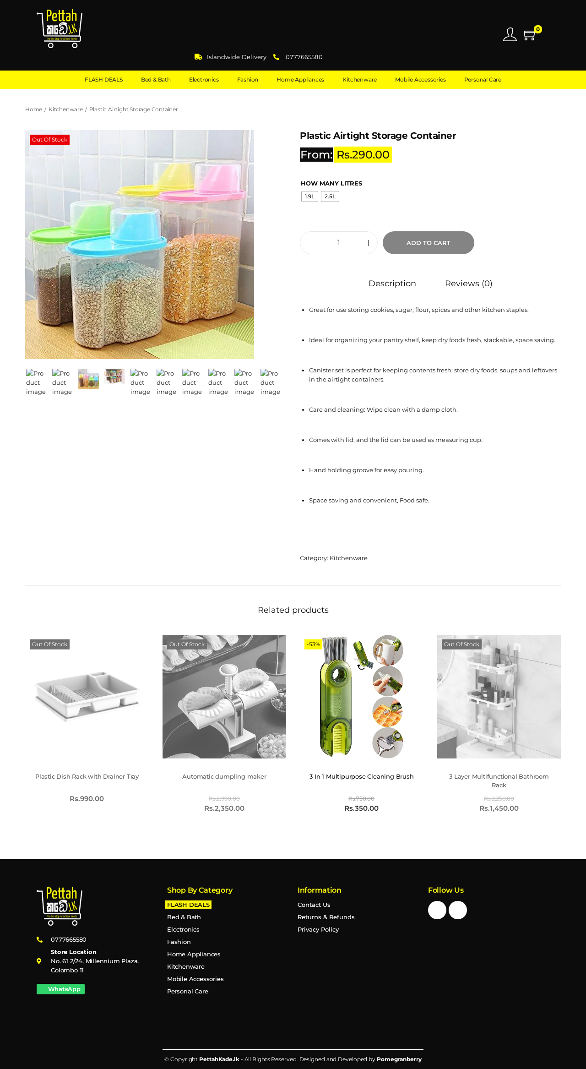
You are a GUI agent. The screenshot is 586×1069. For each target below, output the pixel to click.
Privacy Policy (318, 929)
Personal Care (187, 991)
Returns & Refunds (326, 917)
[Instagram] (458, 910)
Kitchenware (66, 109)
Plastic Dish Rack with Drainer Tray (87, 776)
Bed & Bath (184, 917)
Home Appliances (194, 954)
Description (392, 283)
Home (33, 109)
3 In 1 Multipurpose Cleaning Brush (361, 776)
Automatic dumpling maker (224, 776)
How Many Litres (331, 183)
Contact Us (314, 904)
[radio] (310, 196)
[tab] (392, 283)
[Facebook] (437, 910)
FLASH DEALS (188, 904)
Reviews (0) (469, 283)
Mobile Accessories (195, 978)
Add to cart (428, 242)
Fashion (179, 941)
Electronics (183, 929)
